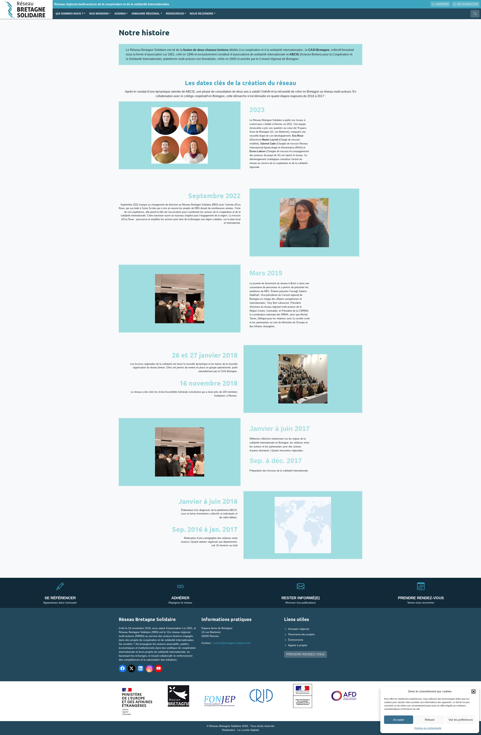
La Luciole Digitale (248, 729)
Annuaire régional (146, 13)
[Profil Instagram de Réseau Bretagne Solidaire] (149, 668)
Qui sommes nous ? (69, 13)
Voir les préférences (460, 719)
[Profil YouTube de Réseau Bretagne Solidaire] (158, 668)
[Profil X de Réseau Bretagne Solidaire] (131, 668)
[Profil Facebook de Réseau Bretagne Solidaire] (122, 668)
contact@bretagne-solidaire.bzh (232, 642)
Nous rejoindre (201, 13)
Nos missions (98, 13)
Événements (295, 639)
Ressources (175, 13)
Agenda (120, 13)
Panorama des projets (301, 634)
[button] (473, 691)
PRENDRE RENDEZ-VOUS (305, 654)
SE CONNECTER (467, 4)
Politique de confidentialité (427, 728)
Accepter (398, 719)
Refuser (430, 719)
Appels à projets (297, 645)
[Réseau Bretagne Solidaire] (26, 9)
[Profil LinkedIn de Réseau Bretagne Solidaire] (140, 668)
